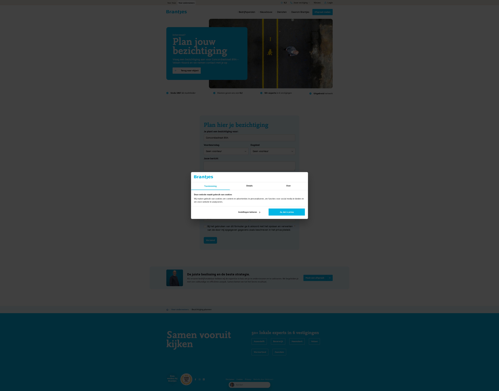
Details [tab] (249, 185)
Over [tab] (288, 185)
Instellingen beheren (247, 212)
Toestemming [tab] (210, 186)
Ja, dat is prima (287, 212)
